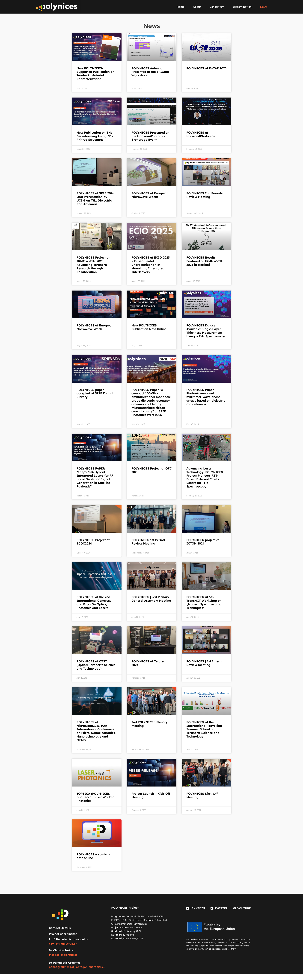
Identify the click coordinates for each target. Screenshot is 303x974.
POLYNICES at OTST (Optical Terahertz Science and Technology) (96, 664)
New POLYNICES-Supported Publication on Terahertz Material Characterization (95, 73)
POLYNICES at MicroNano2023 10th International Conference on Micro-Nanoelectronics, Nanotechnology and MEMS (96, 731)
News (263, 6)
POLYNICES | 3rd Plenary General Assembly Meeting (151, 598)
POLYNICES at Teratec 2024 (148, 663)
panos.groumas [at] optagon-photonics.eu (77, 966)
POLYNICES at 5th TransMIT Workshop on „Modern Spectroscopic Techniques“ (204, 602)
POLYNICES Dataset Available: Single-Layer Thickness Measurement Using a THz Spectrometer (206, 330)
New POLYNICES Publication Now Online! (149, 327)
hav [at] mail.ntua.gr (63, 943)
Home (180, 6)
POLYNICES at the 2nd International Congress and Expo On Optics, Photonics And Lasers (94, 602)
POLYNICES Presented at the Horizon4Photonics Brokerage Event (150, 136)
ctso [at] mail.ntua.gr (63, 954)
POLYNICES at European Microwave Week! (149, 195)
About (197, 6)
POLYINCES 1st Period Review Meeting (148, 541)
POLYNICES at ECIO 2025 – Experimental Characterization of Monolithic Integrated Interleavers (150, 265)
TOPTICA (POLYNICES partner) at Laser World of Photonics (96, 797)
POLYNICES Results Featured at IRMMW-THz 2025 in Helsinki (205, 261)
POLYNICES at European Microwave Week (95, 327)
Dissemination (242, 6)
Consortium (216, 6)
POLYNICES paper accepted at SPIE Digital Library (95, 393)
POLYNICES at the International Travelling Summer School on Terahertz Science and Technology (204, 729)
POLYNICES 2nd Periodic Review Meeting (204, 195)
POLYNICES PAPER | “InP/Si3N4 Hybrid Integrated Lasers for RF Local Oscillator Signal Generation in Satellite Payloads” (95, 477)
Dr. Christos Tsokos (61, 950)
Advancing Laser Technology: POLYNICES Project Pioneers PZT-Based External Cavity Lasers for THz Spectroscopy (204, 477)
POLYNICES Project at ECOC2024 (93, 541)
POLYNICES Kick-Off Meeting (202, 795)
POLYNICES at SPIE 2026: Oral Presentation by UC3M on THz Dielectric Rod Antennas (96, 198)
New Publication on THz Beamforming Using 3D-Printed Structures (95, 136)
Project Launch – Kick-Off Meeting (150, 795)
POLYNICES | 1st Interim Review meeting (204, 663)
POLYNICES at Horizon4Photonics (200, 134)
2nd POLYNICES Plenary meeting (149, 724)
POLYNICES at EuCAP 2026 (206, 68)
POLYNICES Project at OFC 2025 (151, 470)
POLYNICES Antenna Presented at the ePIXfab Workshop (150, 71)
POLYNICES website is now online (93, 856)
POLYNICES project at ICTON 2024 (202, 541)
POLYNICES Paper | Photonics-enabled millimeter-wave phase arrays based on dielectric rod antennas (205, 397)
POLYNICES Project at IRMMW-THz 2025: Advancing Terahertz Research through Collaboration (93, 265)
